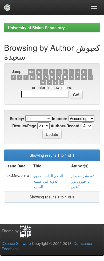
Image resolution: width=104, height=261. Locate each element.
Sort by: (17, 118)
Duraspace (83, 243)
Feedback (10, 248)
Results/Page (24, 125)
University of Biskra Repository (36, 27)
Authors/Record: (66, 125)
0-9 (31, 72)
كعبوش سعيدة (83, 175)
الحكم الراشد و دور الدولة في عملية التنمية (48, 181)
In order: (59, 118)
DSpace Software (16, 243)
